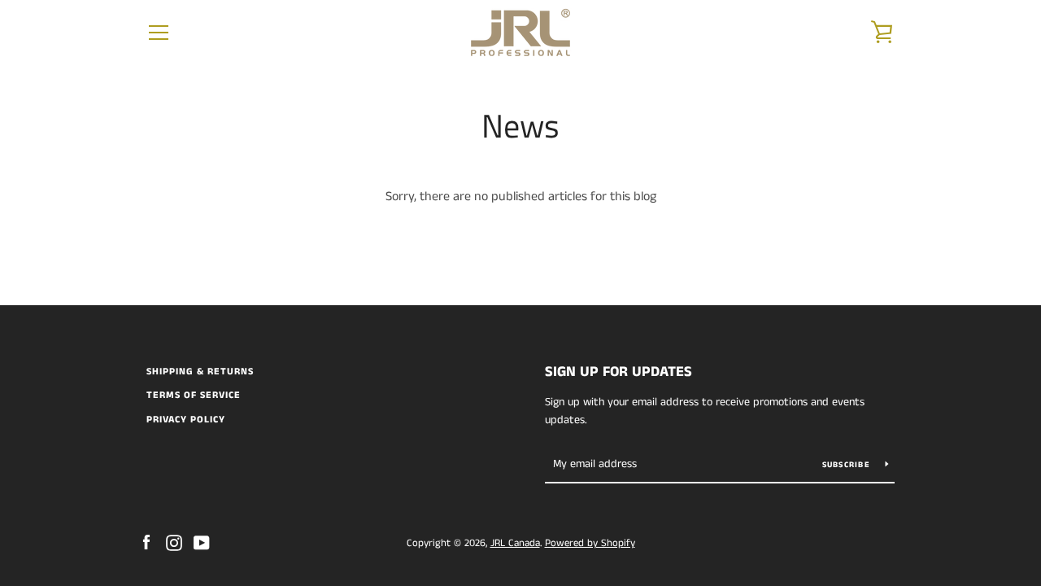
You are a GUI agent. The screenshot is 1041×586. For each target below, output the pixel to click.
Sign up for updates (618, 372)
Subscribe (847, 464)
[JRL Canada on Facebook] (146, 542)
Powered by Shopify (590, 543)
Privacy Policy (185, 419)
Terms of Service (193, 395)
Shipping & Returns (200, 371)
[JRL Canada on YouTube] (202, 542)
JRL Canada (515, 543)
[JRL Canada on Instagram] (174, 542)
